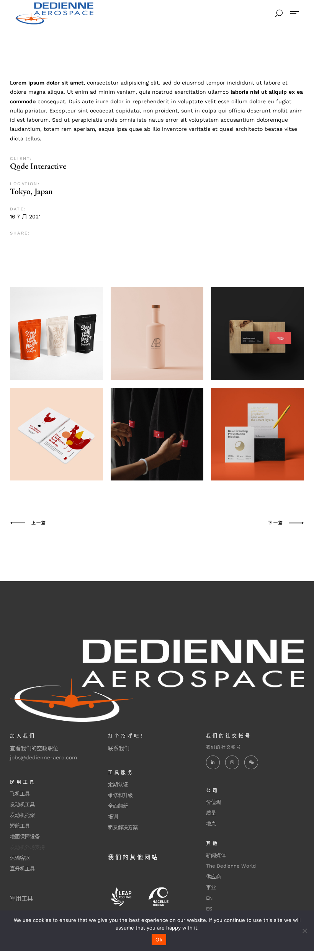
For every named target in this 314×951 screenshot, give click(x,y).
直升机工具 (22, 868)
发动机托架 (22, 815)
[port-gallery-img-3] (56, 333)
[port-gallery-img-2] (257, 333)
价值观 (213, 802)
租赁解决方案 (123, 827)
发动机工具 (22, 804)
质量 (211, 813)
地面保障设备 (25, 836)
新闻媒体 (216, 855)
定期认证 (118, 784)
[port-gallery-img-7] (257, 434)
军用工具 (21, 898)
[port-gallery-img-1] (157, 434)
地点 (211, 823)
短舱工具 (20, 826)
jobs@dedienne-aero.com (43, 757)
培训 (113, 816)
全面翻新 (118, 806)
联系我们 (118, 748)
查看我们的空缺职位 (34, 748)
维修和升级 (120, 795)
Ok (158, 939)
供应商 (213, 876)
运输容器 (20, 858)
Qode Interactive (38, 166)
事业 (211, 887)
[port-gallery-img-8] (56, 434)
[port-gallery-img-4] (157, 333)
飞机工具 (20, 793)
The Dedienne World (231, 866)
